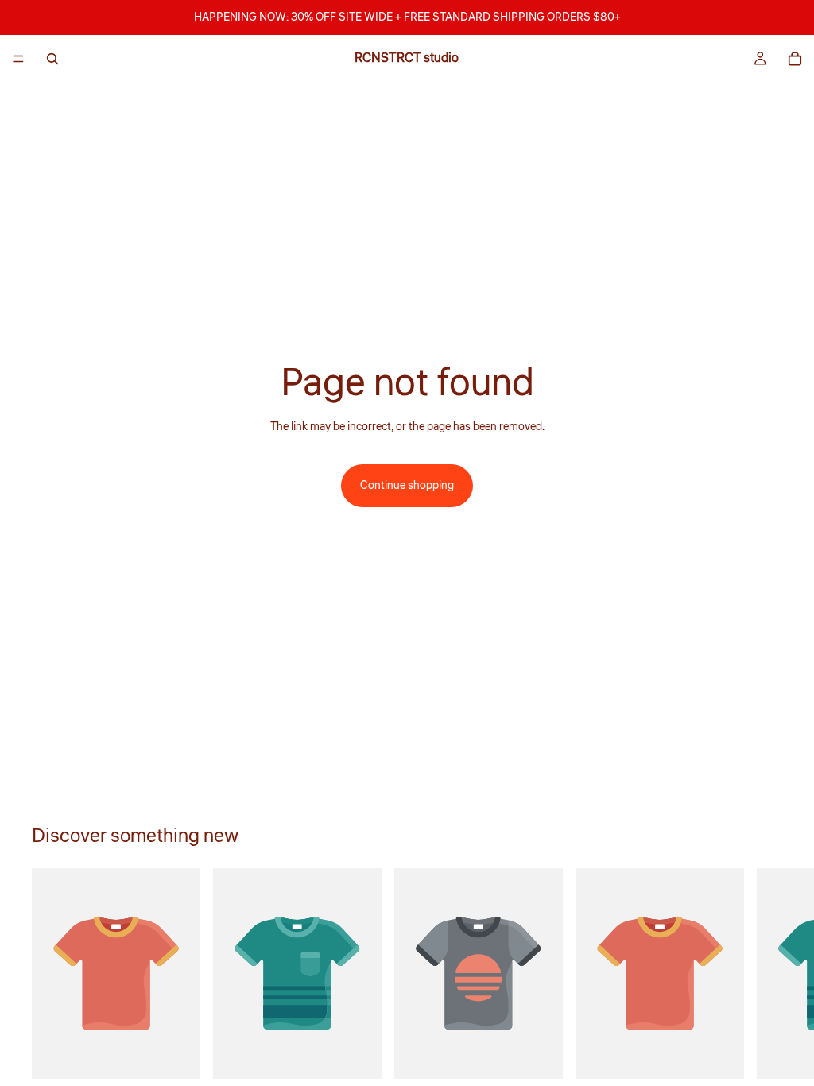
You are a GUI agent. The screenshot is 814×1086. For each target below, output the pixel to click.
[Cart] (794, 58)
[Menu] (18, 59)
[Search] (52, 58)
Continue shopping (407, 486)
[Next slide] (764, 989)
